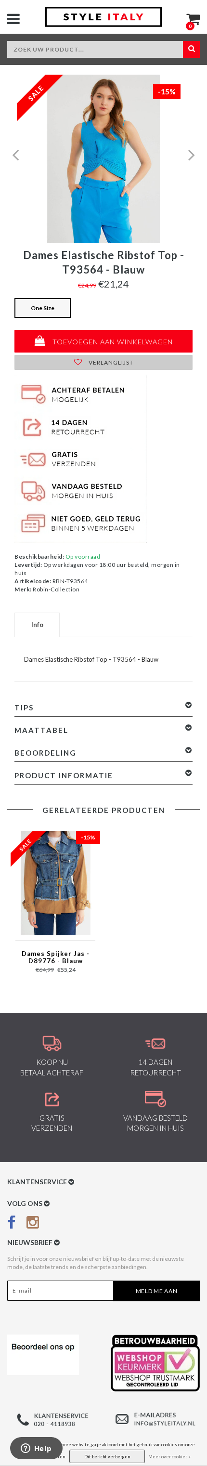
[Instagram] (32, 1224)
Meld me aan (157, 1291)
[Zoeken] (191, 49)
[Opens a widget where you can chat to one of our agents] (36, 1449)
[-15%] (55, 882)
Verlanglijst (110, 362)
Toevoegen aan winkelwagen (112, 342)
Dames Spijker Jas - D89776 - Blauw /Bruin (56, 958)
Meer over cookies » (169, 1456)
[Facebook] (11, 1224)
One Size (42, 308)
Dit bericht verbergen (107, 1456)
